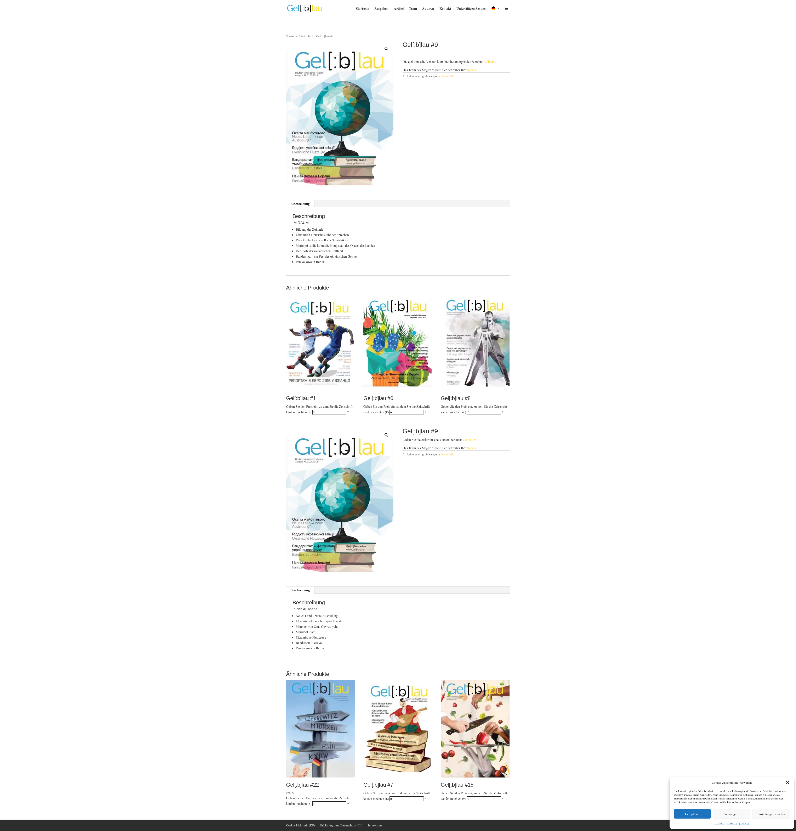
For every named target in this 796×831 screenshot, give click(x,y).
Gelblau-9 (489, 61)
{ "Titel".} (720, 823)
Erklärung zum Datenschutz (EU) (341, 825)
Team (413, 9)
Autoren (428, 9)
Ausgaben (381, 9)
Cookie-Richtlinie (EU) (300, 825)
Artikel (399, 9)
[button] (788, 782)
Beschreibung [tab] (300, 203)
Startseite (362, 9)
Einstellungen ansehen (771, 814)
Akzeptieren (692, 814)
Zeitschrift (307, 36)
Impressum (375, 825)
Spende (472, 70)
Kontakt (445, 9)
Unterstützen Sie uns (470, 9)
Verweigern (731, 814)
